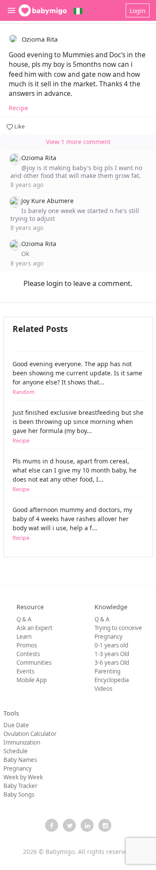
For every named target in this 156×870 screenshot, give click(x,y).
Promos (26, 645)
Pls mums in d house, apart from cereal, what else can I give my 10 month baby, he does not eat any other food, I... (74, 475)
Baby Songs (18, 794)
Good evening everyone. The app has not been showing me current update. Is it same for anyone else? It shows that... (77, 378)
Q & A (24, 619)
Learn (24, 636)
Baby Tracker (20, 786)
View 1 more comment (78, 142)
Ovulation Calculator (29, 734)
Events (25, 671)
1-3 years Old (111, 654)
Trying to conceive (118, 628)
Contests (28, 654)
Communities (34, 662)
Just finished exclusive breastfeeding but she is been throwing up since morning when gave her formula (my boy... (78, 426)
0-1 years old (111, 645)
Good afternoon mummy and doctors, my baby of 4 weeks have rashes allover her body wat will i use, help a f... (72, 524)
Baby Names (20, 760)
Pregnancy (108, 636)
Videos (103, 689)
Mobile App (31, 680)
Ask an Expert (34, 628)
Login (138, 11)
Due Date (16, 725)
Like (19, 126)
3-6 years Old (111, 662)
